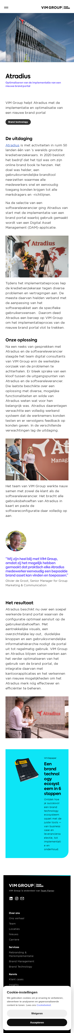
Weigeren (37, 1013)
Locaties (14, 929)
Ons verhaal (16, 918)
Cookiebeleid (44, 1005)
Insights (14, 984)
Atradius (12, 145)
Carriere (14, 939)
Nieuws (13, 934)
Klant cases (16, 979)
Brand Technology (20, 966)
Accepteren (37, 1022)
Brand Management (21, 961)
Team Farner (47, 890)
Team (12, 923)
